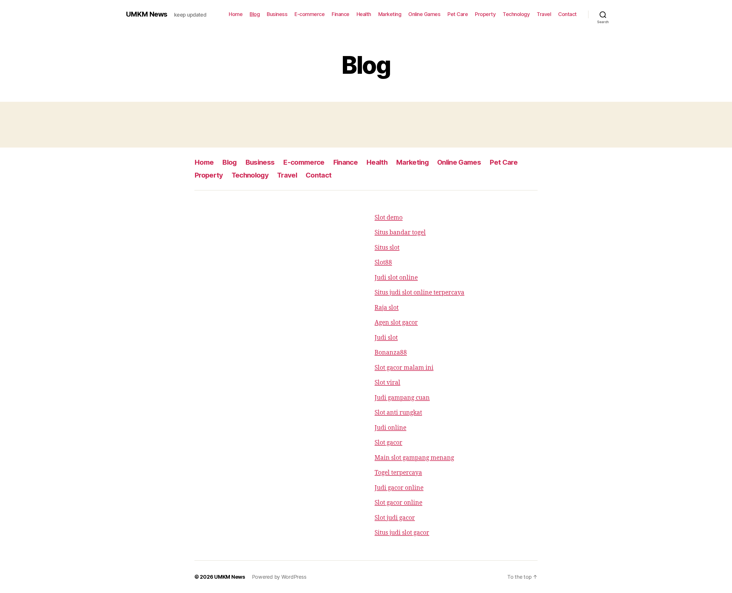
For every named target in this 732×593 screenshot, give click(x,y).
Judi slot (386, 338)
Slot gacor (388, 443)
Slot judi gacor (395, 518)
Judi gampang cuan (402, 398)
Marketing (389, 14)
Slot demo (389, 218)
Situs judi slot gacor (402, 533)
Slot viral (387, 383)
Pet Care (457, 14)
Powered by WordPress (279, 577)
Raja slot (387, 308)
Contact (567, 14)
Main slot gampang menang (414, 458)
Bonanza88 (391, 353)
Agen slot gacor (396, 323)
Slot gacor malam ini (404, 368)
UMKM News (146, 14)
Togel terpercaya (398, 473)
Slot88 (383, 262)
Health (364, 14)
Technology (516, 14)
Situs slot (387, 248)
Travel (544, 14)
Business (277, 14)
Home (235, 14)
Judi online (390, 428)
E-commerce (310, 14)
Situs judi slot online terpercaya (419, 292)
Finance (340, 14)
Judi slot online (396, 278)
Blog (255, 14)
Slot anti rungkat (398, 413)
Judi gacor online (399, 488)
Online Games (424, 14)
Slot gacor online (398, 503)
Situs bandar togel (400, 232)
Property (485, 14)
